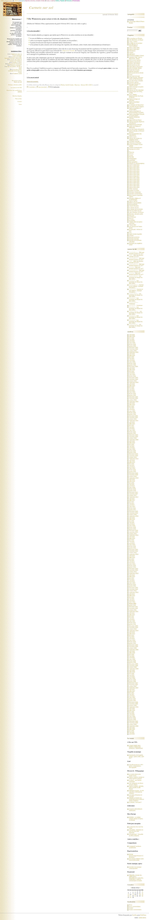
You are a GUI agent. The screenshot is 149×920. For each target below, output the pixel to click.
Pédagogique (132, 158)
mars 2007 (132, 697)
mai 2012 (131, 599)
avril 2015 (132, 543)
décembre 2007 (133, 683)
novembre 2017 (133, 493)
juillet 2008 (132, 672)
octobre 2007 (133, 686)
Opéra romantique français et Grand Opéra (136, 114)
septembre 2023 (133, 382)
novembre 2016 (133, 513)
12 (142, 893)
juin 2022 (131, 406)
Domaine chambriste (135, 192)
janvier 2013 (132, 586)
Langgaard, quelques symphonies (135, 847)
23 (135, 896)
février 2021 (132, 432)
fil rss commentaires (135, 906)
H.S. (130, 232)
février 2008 (132, 680)
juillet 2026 (132, 336)
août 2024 (132, 368)
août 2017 (132, 498)
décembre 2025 (133, 347)
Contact (19, 101)
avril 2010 (132, 638)
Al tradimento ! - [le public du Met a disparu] (136, 835)
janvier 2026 (132, 346)
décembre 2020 (133, 435)
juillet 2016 (132, 519)
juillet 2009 (132, 653)
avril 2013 (132, 581)
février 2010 (132, 641)
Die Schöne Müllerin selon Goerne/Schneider (136, 859)
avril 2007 (132, 696)
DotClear (143, 915)
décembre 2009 (133, 645)
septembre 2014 (133, 554)
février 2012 (132, 603)
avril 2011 (131, 619)
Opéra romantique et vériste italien (135, 108)
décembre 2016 (133, 511)
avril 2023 (132, 390)
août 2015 (132, 536)
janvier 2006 (132, 719)
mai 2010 (131, 637)
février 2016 (132, 527)
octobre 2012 (133, 590)
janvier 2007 (132, 700)
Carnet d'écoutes (134, 206)
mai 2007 (131, 694)
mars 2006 (132, 716)
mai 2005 (131, 732)
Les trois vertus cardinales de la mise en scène (15, 71)
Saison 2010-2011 (134, 166)
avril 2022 (132, 409)
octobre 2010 (133, 629)
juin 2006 (131, 711)
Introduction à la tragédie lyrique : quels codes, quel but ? (136, 756)
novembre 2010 (133, 627)
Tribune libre (18, 98)
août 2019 (132, 460)
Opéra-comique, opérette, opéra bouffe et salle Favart (136, 787)
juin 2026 (131, 338)
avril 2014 (132, 562)
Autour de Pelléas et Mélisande (134, 127)
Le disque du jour (134, 207)
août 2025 (132, 354)
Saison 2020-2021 (134, 182)
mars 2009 (132, 659)
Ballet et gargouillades (135, 202)
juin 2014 (131, 559)
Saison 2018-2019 (134, 179)
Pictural (131, 218)
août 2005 (132, 727)
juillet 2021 (132, 423)
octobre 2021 (133, 419)
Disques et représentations (136, 163)
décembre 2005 (133, 721)
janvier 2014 (132, 567)
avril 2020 (132, 447)
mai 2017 (131, 503)
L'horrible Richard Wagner (136, 106)
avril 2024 (132, 373)
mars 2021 (132, 430)
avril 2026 (132, 341)
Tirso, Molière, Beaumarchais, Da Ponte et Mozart (136, 96)
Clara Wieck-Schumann (135, 66)
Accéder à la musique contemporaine (135, 867)
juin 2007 (131, 692)
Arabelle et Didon (17, 62)
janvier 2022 (132, 414)
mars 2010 (132, 640)
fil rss (130, 905)
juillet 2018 (132, 481)
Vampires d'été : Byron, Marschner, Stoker (135, 57)
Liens (20, 104)
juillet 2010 (132, 633)
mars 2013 (132, 583)
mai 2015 (131, 541)
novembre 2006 (133, 703)
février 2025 (132, 363)
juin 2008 (131, 673)
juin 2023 (131, 387)
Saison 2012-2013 (134, 169)
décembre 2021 (133, 416)
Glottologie (132, 160)
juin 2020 (131, 444)
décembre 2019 (133, 454)
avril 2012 (132, 600)
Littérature (132, 54)
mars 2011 (132, 621)
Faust (130, 74)
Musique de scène (134, 149)
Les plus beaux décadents (136, 129)
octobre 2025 (133, 350)
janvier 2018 (132, 490)
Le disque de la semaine (136, 209)
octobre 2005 (133, 724)
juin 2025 (131, 357)
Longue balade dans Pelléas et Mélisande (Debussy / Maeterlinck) (136, 747)
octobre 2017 (133, 495)
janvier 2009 (132, 662)
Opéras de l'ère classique (136, 90)
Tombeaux (132, 303)
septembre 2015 (133, 535)
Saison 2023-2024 (134, 187)
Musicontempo (133, 204)
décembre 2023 (133, 377)
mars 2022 (132, 411)
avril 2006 (132, 715)
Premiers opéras (134, 82)
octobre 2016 (133, 514)
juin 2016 (131, 521)
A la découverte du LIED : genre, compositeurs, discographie (136, 766)
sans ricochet (42, 87)
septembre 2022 (133, 401)
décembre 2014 (133, 549)
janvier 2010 (132, 643)
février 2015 (132, 546)
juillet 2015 (132, 538)
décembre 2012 (133, 587)
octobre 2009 (133, 648)
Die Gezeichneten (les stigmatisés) (135, 134)
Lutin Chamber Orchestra (136, 212)
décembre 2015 (133, 530)
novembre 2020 (133, 436)
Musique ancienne (134, 237)
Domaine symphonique (135, 193)
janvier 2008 (132, 681)
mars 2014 (132, 564)
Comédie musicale (134, 141)
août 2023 (132, 384)
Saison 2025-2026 (134, 47)
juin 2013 (131, 578)
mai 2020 (131, 446)
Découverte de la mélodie (136, 73)
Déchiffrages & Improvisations (133, 45)
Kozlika (134, 915)
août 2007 (132, 689)
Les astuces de (16, 87)
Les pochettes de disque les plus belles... (135, 277)
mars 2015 (132, 544)
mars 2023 (132, 392)
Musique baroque (134, 238)
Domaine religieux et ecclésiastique (135, 199)
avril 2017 (132, 505)
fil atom (131, 908)
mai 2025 (131, 358)
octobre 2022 (133, 400)
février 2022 (132, 412)
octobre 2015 (133, 533)
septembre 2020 (133, 439)
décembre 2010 (133, 626)
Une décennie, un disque (136, 40)
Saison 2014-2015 (134, 173)
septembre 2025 (133, 352)
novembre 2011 (133, 608)
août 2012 (132, 594)
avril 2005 (132, 734)
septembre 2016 (133, 516)
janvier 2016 (132, 529)
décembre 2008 (133, 664)
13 (128, 894)
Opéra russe (132, 136)
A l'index (131, 235)
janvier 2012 (132, 605)
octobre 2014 (133, 552)
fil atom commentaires (135, 909)
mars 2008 (132, 678)
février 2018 (132, 489)
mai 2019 (131, 465)
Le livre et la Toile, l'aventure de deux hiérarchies (13, 57)
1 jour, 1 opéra (133, 41)
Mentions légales (17, 96)
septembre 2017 (133, 497)
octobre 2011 (132, 610)
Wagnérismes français (135, 124)
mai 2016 (131, 522)
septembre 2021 (133, 420)
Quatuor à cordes (134, 190)
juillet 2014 (132, 557)
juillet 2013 (132, 576)
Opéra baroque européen (136, 87)
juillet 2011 (132, 614)
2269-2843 (142, 918)
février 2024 (132, 376)
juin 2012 (131, 597)
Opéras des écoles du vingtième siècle (135, 139)
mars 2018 (132, 487)
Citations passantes (134, 62)
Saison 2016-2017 (134, 176)
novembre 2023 (133, 379)
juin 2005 (131, 731)
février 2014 (132, 565)
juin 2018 (131, 482)
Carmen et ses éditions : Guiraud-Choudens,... (136, 286)
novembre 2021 (133, 417)
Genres (131, 154)
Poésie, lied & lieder (68, 85)
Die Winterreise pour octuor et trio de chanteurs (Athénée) (52, 18)
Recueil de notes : (17, 81)
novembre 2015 (133, 532)
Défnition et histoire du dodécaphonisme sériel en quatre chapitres (136, 799)
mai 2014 (131, 560)
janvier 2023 (132, 395)
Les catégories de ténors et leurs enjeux (136, 784)
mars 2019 (132, 468)
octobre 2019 (133, 457)
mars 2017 (132, 506)
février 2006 (132, 718)
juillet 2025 (132, 355)
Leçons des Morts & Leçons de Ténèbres (16, 60)
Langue (131, 52)
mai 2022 (131, 408)
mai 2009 (131, 656)
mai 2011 (131, 618)
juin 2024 (131, 371)
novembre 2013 (133, 570)
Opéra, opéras (133, 201)
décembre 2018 (133, 473)
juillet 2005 (132, 729)
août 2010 (132, 632)
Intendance (132, 50)
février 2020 (132, 451)
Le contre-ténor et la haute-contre (135, 775)
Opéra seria (132, 88)
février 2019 (132, 470)
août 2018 (132, 479)
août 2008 (132, 670)
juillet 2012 (132, 595)
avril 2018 (132, 486)
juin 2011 (131, 616)
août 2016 (132, 517)
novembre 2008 (133, 665)
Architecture (132, 217)
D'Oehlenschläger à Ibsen (136, 55)
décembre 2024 (133, 366)
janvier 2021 (132, 433)
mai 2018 (131, 484)
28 (130, 897)
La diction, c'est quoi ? (135, 802)
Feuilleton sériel (17, 73)
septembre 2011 (133, 611)
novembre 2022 (133, 398)
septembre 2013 (133, 573)
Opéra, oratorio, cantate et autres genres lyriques (136, 777)
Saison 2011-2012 (86, 85)
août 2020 (132, 441)
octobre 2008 (133, 667)
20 (128, 896)
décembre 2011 (133, 606)
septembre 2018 (133, 478)
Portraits (131, 157)
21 (130, 896)
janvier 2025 (132, 365)
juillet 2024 (132, 369)
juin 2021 (131, 425)
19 (142, 894)
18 (140, 894)
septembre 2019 (133, 458)
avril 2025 (132, 360)
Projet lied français (134, 69)
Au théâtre (132, 220)
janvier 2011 (132, 624)
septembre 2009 (133, 649)
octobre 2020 (133, 438)
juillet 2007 (132, 691)
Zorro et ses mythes (135, 60)
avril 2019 (132, 466)
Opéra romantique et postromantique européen (136, 111)
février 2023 (132, 393)
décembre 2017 (133, 492)
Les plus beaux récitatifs (136, 80)
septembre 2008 (133, 668)
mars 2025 (132, 361)
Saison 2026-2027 (134, 49)
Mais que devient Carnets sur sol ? (136, 253)
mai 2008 (131, 675)
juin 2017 (131, 501)
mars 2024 (132, 374)
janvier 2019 (132, 471)
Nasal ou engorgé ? (16, 65)
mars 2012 (132, 602)
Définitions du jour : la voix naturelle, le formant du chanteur (136, 792)
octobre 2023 (133, 381)
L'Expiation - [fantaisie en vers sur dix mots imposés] (136, 831)
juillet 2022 (132, 404)
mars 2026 (132, 342)
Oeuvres (77, 85)
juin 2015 (131, 540)
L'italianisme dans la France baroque (16, 54)
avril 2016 (132, 524)
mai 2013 (131, 579)
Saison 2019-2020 (134, 181)
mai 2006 (131, 713)
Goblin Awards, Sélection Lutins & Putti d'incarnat (136, 78)
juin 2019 (131, 463)
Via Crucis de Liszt (134, 76)
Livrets (131, 155)
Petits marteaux (133, 189)
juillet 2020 (132, 443)
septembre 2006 (133, 707)
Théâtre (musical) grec (135, 147)
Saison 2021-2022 (134, 184)
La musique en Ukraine (135, 38)
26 (142, 896)
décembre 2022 (133, 397)
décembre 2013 (133, 568)
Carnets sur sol (41, 7)
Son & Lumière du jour (135, 210)
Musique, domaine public (15, 84)
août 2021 (132, 422)
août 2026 (132, 334)
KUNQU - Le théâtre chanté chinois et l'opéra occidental (136, 819)
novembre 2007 (133, 684)
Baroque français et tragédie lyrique (134, 84)
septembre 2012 (133, 592)
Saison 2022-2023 (134, 185)
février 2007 (132, 699)
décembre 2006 (133, 702)
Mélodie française (134, 71)
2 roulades (31, 87)
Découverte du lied (134, 65)
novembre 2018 (133, 474)
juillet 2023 (132, 385)
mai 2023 (131, 389)
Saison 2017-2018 (134, 177)
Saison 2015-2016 (134, 174)
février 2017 (132, 508)
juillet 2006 (132, 710)
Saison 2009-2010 (134, 165)
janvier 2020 (132, 452)
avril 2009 (132, 657)
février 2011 (132, 622)
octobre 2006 (133, 705)
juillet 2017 (132, 500)
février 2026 (132, 344)
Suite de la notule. (32, 81)
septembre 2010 (133, 630)
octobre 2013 (133, 571)
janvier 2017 (132, 509)
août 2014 (132, 556)
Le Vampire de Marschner (136, 105)
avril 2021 (132, 428)
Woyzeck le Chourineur (15, 63)
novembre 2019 (133, 455)
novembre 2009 (133, 646)
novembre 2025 (133, 349)
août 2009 (132, 651)
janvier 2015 (132, 548)
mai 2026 (131, 339)
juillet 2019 (132, 462)
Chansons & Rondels (135, 143)
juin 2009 (131, 654)
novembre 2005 (133, 722)
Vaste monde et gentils (135, 234)
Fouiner (129, 27)
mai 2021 (131, 427)
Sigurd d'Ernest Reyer (135, 120)
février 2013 (132, 584)
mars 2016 (132, 525)
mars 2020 (132, 449)
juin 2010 (131, 635)
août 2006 (132, 708)
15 (133, 894)
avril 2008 (132, 676)
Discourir (131, 215)
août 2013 (132, 575)
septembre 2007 (133, 688)
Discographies (133, 162)
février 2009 (132, 661)
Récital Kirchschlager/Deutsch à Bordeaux (136, 856)
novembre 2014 (133, 551)
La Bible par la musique (135, 43)
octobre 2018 (133, 476)
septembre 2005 (133, 726)
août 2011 (132, 613)
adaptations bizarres (68, 51)
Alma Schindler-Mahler (135, 68)
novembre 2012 (133, 589)
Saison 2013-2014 (134, 171)
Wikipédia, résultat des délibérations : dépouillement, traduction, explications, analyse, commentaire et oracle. (136, 877)
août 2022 (132, 403)
